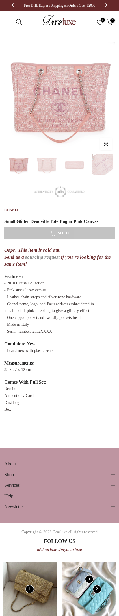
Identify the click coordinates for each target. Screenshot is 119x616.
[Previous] (13, 6)
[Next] (106, 6)
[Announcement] (59, 5)
